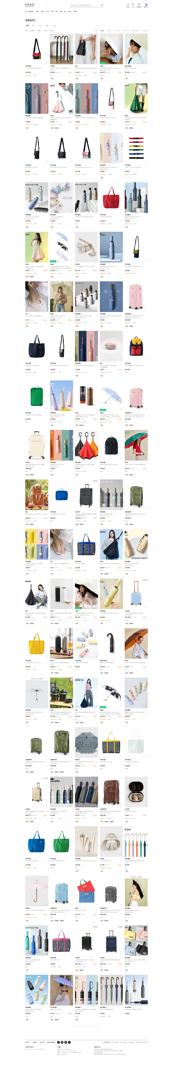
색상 (51, 30)
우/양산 (54, 25)
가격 (45, 30)
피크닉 (40, 25)
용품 (47, 25)
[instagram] (58, 1042)
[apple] (65, 1042)
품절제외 (32, 30)
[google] (69, 1042)
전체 (27, 25)
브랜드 (39, 30)
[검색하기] (102, 5)
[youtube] (62, 1042)
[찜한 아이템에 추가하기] (46, 62)
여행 (33, 25)
